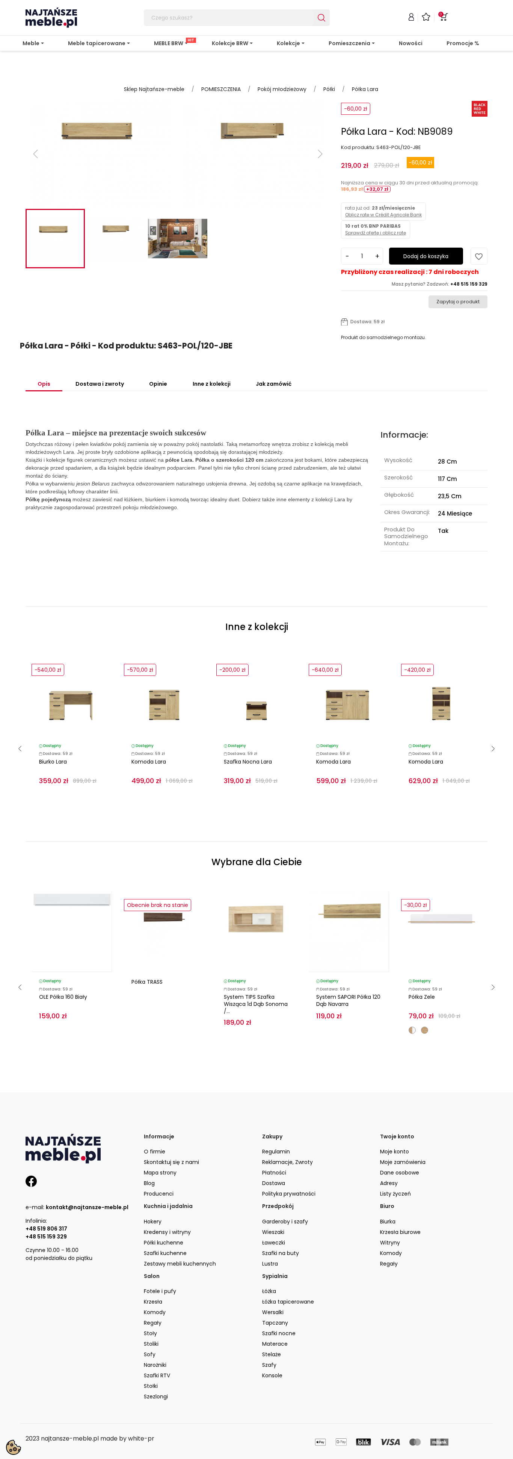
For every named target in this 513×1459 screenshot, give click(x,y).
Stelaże (271, 1354)
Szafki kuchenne (165, 1253)
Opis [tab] (44, 384)
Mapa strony (160, 1172)
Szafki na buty (280, 1253)
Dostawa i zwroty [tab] (99, 384)
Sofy (149, 1354)
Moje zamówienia (402, 1162)
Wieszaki (273, 1232)
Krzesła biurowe (400, 1232)
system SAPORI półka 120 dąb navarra (348, 1000)
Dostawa (273, 1183)
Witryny (390, 1242)
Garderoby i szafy (285, 1221)
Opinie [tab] (158, 384)
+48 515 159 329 (46, 1236)
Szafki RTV (157, 1375)
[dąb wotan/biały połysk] (412, 1030)
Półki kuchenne (163, 1242)
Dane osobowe (399, 1172)
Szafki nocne (279, 1333)
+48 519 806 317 (46, 1228)
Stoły (150, 1333)
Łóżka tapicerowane (288, 1301)
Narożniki (155, 1365)
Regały (389, 1263)
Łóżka (269, 1291)
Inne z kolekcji (212, 384)
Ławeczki (273, 1242)
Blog (149, 1183)
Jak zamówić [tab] (273, 384)
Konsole (272, 1375)
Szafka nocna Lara (248, 761)
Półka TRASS (147, 982)
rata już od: (383, 211)
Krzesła (153, 1301)
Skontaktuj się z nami (171, 1162)
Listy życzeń (395, 1193)
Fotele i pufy (160, 1291)
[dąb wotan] (424, 1030)
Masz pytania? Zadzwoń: (439, 284)
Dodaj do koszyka (425, 256)
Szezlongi (156, 1396)
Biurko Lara (53, 761)
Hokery (152, 1221)
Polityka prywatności (288, 1193)
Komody (391, 1253)
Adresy (389, 1183)
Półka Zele (422, 997)
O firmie (154, 1151)
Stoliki (151, 1344)
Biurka (387, 1221)
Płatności (274, 1172)
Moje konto (394, 1151)
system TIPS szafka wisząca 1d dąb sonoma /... (256, 1004)
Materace (275, 1344)
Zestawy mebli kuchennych (180, 1263)
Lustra (270, 1263)
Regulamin (276, 1151)
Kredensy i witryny (167, 1232)
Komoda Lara (148, 761)
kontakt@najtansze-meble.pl (87, 1207)
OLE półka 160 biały (63, 997)
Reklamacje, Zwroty (287, 1162)
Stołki (151, 1386)
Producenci (159, 1193)
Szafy (269, 1365)
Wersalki (273, 1312)
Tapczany (275, 1323)
